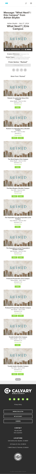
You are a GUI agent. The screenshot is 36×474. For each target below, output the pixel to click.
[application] (18, 49)
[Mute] (25, 49)
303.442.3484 (18, 430)
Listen (17, 107)
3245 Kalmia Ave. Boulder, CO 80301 (18, 441)
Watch (14, 137)
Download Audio (24, 58)
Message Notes (18, 65)
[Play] (6, 49)
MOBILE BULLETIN (18, 411)
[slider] (29, 49)
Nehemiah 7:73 (24, 54)
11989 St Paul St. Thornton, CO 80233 (18, 447)
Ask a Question (18, 432)
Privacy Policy (18, 404)
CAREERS (18, 421)
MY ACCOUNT (18, 416)
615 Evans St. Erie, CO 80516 (18, 444)
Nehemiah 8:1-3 (18, 55)
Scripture (17, 57)
